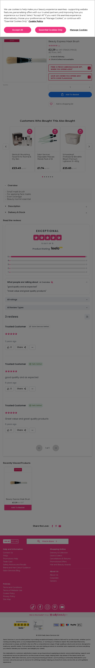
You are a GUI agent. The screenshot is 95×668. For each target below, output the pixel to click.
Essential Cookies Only (50, 30)
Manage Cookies (78, 30)
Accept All (17, 30)
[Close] (91, 4)
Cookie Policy (36, 21)
